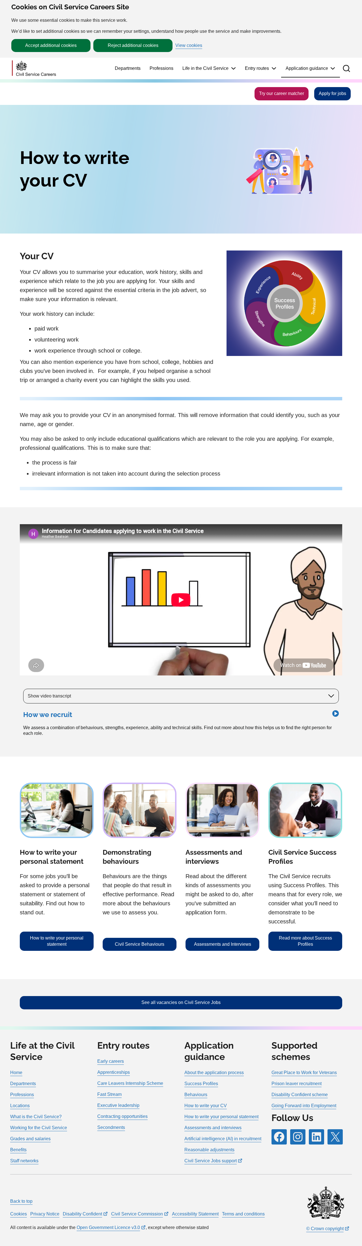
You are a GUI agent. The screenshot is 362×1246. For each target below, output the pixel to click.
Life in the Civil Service (205, 68)
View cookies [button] (188, 45)
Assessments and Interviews (222, 944)
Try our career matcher (281, 93)
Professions (161, 68)
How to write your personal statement (56, 941)
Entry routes (257, 68)
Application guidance (307, 68)
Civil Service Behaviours (139, 944)
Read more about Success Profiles (305, 941)
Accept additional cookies (51, 45)
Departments (128, 68)
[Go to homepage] (34, 68)
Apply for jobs (332, 93)
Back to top (21, 1201)
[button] (346, 68)
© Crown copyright (325, 1228)
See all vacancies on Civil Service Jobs (181, 1002)
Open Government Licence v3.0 (108, 1227)
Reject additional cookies (133, 45)
